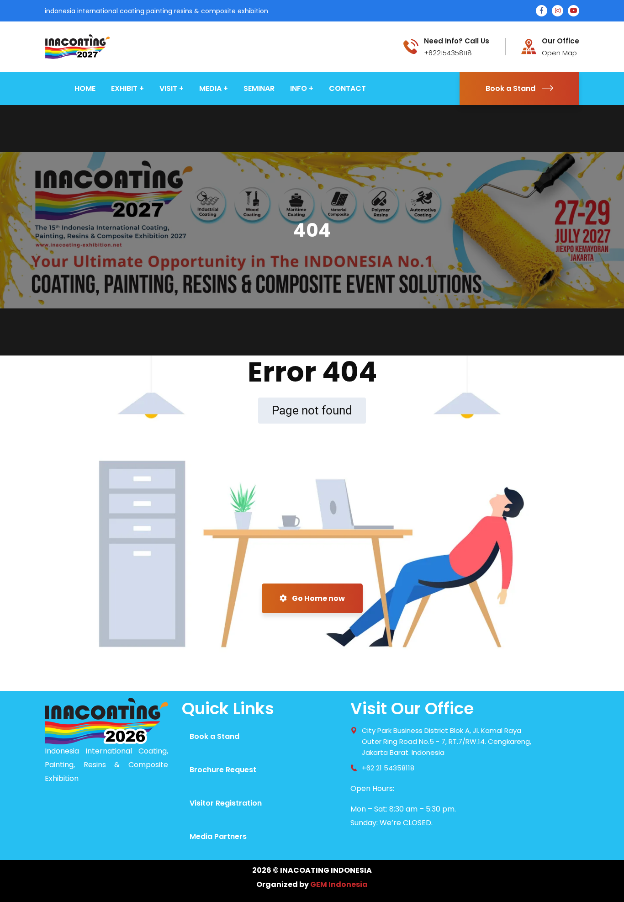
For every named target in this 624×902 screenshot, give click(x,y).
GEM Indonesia (339, 884)
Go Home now (318, 598)
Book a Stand (510, 88)
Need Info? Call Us (456, 41)
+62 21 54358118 (388, 768)
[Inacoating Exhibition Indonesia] (77, 46)
